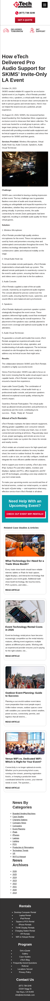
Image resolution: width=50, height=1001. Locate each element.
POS (15, 844)
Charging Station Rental (25, 931)
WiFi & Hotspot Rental (25, 937)
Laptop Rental (25, 915)
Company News (19, 823)
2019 (15, 893)
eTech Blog (25, 960)
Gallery (25, 954)
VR (14, 853)
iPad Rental (25, 918)
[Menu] (45, 5)
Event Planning (19, 829)
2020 (15, 890)
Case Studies (18, 817)
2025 (15, 874)
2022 (15, 884)
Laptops (16, 838)
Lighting (16, 841)
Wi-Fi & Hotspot (19, 856)
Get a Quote (25, 951)
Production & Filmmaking (23, 847)
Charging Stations (20, 820)
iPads (15, 832)
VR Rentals (25, 934)
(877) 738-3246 (27, 13)
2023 (15, 880)
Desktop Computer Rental (25, 912)
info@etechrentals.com (25, 995)
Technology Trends (20, 850)
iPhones (16, 835)
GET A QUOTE (25, 20)
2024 (15, 877)
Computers (17, 826)
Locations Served (25, 969)
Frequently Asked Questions (25, 963)
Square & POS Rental (25, 921)
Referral (25, 966)
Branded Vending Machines (24, 813)
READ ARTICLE (12, 590)
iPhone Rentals (25, 924)
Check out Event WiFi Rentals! (25, 514)
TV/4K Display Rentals (25, 928)
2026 (15, 871)
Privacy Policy (25, 972)
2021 (15, 887)
